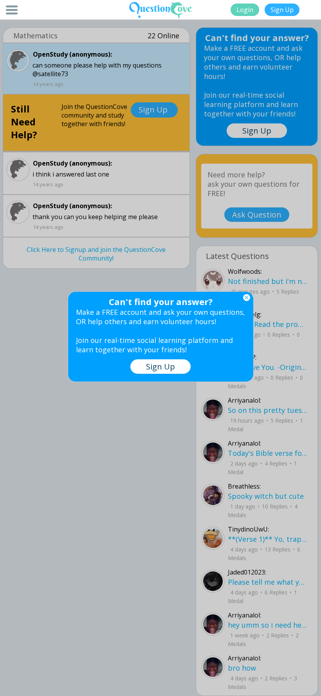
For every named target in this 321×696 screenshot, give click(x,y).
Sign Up (282, 9)
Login (244, 9)
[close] (247, 298)
